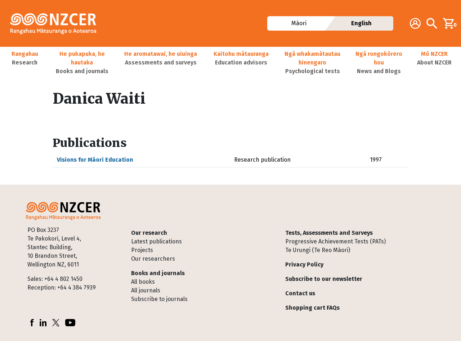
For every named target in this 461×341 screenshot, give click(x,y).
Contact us (300, 293)
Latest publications (156, 241)
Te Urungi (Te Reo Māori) (317, 250)
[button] (24, 62)
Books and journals (158, 273)
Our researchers (153, 258)
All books (143, 281)
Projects (142, 250)
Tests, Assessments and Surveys (329, 232)
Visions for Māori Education (95, 159)
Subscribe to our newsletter (323, 278)
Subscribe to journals (159, 299)
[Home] (56, 23)
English (361, 23)
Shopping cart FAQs (312, 307)
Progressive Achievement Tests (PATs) (335, 241)
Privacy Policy (304, 264)
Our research (149, 232)
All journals (145, 290)
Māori (298, 23)
